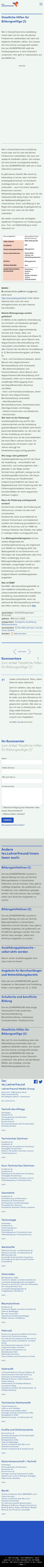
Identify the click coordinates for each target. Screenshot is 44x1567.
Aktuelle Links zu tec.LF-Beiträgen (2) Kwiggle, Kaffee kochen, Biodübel (18, 1477)
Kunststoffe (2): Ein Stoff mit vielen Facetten (17, 1259)
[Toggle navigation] (40, 4)
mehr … (4, 1130)
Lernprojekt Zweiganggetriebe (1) (13, 1289)
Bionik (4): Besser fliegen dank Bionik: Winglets (19, 1507)
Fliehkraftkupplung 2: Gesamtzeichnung (16, 1232)
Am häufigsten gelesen (10, 1096)
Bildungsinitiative (9, 624)
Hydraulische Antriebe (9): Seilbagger (15, 1316)
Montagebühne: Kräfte (9, 1277)
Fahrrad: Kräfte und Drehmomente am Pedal (18, 1356)
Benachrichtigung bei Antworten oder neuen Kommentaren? (20, 809)
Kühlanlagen (6, 1112)
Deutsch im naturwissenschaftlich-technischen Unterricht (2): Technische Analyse (19, 1335)
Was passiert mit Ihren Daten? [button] (13, 825)
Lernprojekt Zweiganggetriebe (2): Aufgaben (18, 1282)
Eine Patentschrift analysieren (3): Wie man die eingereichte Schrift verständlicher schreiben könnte (18, 1340)
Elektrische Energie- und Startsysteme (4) (17, 1417)
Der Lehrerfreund (8, 1101)
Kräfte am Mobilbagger (9, 1311)
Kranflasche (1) (6, 1115)
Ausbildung (31, 621)
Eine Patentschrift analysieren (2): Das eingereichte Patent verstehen (15, 1346)
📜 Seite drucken (18, 633)
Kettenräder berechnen (10, 1354)
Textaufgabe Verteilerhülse (11, 1148)
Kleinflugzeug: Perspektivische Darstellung (17, 1146)
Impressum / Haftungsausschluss (14, 1092)
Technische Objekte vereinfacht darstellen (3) (18, 1280)
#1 (3, 679)
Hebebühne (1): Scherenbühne (12, 1200)
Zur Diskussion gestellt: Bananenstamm (16, 1503)
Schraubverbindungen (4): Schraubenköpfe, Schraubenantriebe (17, 1125)
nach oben (22, 651)
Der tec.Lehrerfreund (13, 1082)
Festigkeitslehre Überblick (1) (12, 1291)
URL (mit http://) (8, 777)
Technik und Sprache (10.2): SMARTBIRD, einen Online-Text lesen (19, 1495)
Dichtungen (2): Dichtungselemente (14, 1377)
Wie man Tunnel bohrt (9, 1313)
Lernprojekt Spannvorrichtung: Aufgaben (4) (17, 1372)
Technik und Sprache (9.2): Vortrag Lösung (17, 1449)
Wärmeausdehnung (8, 1255)
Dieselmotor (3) (7, 1119)
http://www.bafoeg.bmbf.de (14, 298)
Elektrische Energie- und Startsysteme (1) (16, 1253)
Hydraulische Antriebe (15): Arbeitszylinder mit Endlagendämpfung (18, 1389)
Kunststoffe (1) (6, 1261)
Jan (18, 722)
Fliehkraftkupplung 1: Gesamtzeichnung (16, 1180)
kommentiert (25, 1096)
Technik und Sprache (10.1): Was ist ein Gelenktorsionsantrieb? (15, 1445)
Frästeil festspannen (9, 1153)
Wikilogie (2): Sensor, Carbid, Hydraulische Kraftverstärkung (17, 1380)
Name (4, 758)
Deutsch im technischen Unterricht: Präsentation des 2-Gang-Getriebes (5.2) (19, 1285)
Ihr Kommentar (8, 786)
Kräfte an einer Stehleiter (10, 1408)
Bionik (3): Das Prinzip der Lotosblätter (15, 1509)
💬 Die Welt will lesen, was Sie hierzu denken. (22, 628)
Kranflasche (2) (6, 1142)
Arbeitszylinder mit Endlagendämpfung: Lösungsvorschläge (16, 1384)
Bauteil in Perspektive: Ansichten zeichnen (17, 1151)
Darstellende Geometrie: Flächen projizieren (18, 1207)
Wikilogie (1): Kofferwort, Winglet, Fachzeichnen (19, 1505)
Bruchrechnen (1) (7, 1121)
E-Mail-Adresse (8, 768)
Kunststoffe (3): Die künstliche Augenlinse (17, 1257)
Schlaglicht (20, 621)
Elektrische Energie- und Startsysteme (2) (17, 1250)
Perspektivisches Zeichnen (11, 1205)
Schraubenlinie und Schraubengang (15, 1203)
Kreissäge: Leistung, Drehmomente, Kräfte (17, 1413)
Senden (7, 820)
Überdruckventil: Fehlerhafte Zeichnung (16, 1374)
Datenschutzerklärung (9, 1094)
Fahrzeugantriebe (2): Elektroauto (14, 1117)
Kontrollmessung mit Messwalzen (14, 1198)
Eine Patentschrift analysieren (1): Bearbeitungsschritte (13, 1350)
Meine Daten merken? (14, 813)
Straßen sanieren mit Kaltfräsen (13, 1318)
